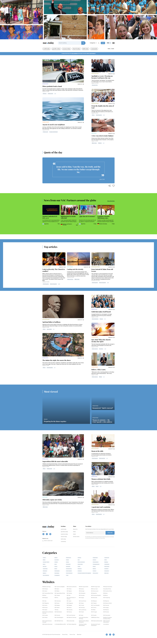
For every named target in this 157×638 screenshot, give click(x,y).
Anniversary (68, 564)
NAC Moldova (106, 609)
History (44, 557)
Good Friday (45, 568)
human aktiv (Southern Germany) (83, 618)
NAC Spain (81, 615)
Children (99, 143)
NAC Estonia (44, 607)
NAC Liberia (44, 591)
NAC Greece (93, 607)
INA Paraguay (45, 597)
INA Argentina (94, 593)
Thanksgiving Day (96, 564)
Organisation (95, 557)
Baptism (44, 573)
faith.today (85, 49)
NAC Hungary (106, 607)
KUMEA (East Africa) (95, 617)
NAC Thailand (94, 603)
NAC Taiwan (81, 603)
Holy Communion (69, 573)
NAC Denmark (106, 605)
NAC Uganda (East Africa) (60, 593)
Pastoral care (68, 557)
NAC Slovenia (57, 615)
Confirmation (107, 564)
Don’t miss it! (92, 53)
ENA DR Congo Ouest (95, 586)
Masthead (79, 634)
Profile (79, 566)
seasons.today (66, 49)
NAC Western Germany (71, 617)
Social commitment (81, 562)
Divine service (70, 279)
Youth (67, 575)
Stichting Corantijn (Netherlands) (83, 625)
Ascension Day (68, 568)
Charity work (50, 93)
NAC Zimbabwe (82, 593)
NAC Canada (57, 595)
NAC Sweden (93, 615)
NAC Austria (44, 605)
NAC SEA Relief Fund (59, 620)
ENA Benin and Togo (46, 586)
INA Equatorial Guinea (107, 586)
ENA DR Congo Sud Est (83, 586)
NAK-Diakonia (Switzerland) (96, 620)
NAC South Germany (71, 615)
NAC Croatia (81, 605)
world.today (46, 49)
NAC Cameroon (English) (60, 586)
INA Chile (68, 595)
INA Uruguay (81, 597)
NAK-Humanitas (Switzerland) (106, 621)
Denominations (95, 562)
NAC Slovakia (45, 615)
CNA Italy (56, 609)
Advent (94, 566)
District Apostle (53, 284)
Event (97, 486)
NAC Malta (93, 609)
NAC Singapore (70, 603)
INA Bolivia (105, 593)
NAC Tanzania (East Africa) (47, 593)
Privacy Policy (65, 634)
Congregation (57, 575)
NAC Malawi (57, 591)
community (94, 49)
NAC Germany (82, 607)
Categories (92, 42)
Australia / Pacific (46, 562)
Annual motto (95, 85)
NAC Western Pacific (107, 603)
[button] (81, 84)
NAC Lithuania (69, 609)
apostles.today (56, 49)
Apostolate (49, 329)
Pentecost (79, 568)
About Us (75, 529)
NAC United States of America (71, 598)
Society (67, 562)
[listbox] (109, 43)
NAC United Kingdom (59, 617)
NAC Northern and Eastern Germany (47, 613)
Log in (102, 42)
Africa (93, 115)
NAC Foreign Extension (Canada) (47, 621)
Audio (112, 48)
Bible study (94, 143)
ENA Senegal (81, 591)
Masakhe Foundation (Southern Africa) (107, 618)
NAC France (69, 607)
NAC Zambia (69, 593)
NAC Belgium (57, 605)
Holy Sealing (57, 573)
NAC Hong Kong (106, 597)
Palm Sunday (107, 566)
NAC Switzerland (106, 615)
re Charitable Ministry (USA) (60, 624)
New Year (44, 566)
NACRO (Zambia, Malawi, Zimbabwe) (84, 621)
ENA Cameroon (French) (71, 586)
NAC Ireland (44, 609)
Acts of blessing (46, 575)
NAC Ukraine (44, 617)
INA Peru (56, 597)
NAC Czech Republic (95, 605)
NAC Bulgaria (69, 605)
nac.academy (75, 53)
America (44, 93)
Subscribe (110, 532)
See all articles (111, 201)
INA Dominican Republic (96, 595)
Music (44, 564)
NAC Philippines (45, 603)
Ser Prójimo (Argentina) (71, 624)
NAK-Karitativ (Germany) (47, 624)
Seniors (56, 557)
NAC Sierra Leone (94, 591)
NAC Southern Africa (107, 591)
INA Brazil (44, 595)
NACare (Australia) (70, 620)
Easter (56, 568)
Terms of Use (72, 634)
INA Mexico (105, 595)
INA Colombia (81, 595)
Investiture (106, 568)
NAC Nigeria (69, 591)
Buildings (106, 562)
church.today (76, 49)
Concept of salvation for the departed (84, 573)
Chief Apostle (99, 115)
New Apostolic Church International (95, 625)
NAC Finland (57, 607)
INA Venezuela (94, 597)
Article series (76, 536)
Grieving (79, 557)
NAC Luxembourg (82, 609)
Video (109, 48)
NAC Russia (57, 603)
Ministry (94, 568)
